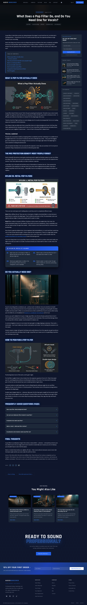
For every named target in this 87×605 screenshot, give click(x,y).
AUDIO (10, 2)
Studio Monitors (66, 128)
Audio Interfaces (67, 100)
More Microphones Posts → (26, 474)
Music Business (74, 115)
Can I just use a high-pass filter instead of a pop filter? (19, 415)
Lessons (65, 113)
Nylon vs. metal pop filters (14, 62)
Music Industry (66, 118)
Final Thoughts (11, 71)
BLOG (45, 2)
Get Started (80, 2)
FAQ (50, 2)
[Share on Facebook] (10, 465)
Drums (73, 108)
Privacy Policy (71, 582)
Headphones (71, 110)
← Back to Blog (11, 474)
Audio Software (66, 108)
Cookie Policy (71, 590)
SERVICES (25, 2)
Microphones (39, 12)
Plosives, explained (12, 58)
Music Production (67, 120)
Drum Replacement (39, 593)
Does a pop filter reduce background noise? (17, 409)
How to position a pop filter (14, 67)
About (53, 582)
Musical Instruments (67, 123)
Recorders (65, 125)
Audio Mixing (75, 103)
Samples (54, 585)
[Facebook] (10, 596)
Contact (53, 593)
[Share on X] (13, 465)
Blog (53, 588)
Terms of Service (72, 585)
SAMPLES (33, 2)
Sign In (72, 2)
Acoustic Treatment (67, 93)
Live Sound (71, 113)
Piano (76, 123)
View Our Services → (43, 553)
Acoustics (76, 93)
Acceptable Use (72, 588)
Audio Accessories (67, 95)
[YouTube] (6, 596)
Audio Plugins (66, 105)
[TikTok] (16, 596)
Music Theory (76, 120)
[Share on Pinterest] (16, 465)
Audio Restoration (39, 596)
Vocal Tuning (37, 588)
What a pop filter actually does (15, 57)
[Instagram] (13, 596)
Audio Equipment (66, 98)
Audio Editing (76, 95)
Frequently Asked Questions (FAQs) (16, 69)
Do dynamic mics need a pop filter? (15, 420)
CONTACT (55, 2)
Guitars (65, 110)
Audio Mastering (66, 103)
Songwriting (73, 125)
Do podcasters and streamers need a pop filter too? (19, 432)
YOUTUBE (40, 2)
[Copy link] (19, 465)
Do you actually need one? (14, 65)
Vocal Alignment (38, 590)
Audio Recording (75, 105)
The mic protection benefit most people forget (19, 60)
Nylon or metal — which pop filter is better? (17, 426)
